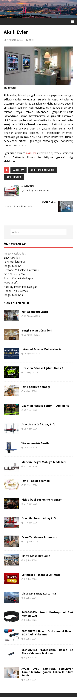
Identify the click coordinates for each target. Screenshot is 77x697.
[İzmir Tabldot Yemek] (11, 488)
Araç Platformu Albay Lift (38, 518)
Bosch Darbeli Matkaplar (19, 278)
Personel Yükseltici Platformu (21, 270)
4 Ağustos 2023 (15, 39)
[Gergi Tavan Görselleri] (11, 337)
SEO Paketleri (12, 257)
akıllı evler (14, 177)
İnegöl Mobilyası (13, 295)
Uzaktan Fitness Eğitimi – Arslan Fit (45, 405)
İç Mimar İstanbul (14, 261)
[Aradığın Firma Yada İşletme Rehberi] (38, 15)
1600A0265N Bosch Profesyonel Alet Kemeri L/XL (47, 614)
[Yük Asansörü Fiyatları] (11, 450)
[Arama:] (38, 232)
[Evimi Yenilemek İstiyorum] (11, 544)
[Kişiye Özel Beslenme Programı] (11, 507)
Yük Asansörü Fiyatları (36, 443)
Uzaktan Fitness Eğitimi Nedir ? (42, 368)
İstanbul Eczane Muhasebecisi (41, 349)
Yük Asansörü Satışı (34, 311)
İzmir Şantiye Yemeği (35, 387)
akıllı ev (31, 153)
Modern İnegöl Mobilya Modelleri (43, 462)
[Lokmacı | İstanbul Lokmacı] (11, 582)
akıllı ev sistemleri (42, 170)
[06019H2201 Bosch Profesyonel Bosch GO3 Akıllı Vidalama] (11, 638)
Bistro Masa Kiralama (35, 556)
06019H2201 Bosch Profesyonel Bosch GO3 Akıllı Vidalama (47, 632)
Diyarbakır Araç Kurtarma (38, 593)
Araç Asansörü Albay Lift (38, 424)
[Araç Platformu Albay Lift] (11, 525)
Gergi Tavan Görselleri (36, 330)
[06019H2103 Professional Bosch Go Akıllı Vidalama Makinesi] (11, 657)
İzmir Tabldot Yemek (35, 481)
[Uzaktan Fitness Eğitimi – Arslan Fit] (11, 413)
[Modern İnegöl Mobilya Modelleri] (11, 469)
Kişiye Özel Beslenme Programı (42, 499)
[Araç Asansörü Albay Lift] (11, 431)
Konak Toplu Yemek (16, 291)
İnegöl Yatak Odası (15, 253)
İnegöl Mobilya (12, 266)
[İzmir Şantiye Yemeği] (11, 394)
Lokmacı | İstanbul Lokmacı (40, 574)
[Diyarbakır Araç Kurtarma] (11, 601)
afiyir (31, 39)
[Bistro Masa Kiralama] (11, 563)
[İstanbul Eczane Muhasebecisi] (11, 356)
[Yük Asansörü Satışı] (11, 319)
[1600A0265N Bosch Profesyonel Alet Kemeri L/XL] (11, 619)
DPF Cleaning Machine (17, 274)
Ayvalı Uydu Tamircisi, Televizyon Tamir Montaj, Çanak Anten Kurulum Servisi (47, 672)
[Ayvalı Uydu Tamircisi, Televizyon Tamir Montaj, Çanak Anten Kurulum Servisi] (11, 676)
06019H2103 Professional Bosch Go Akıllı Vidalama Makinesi (47, 651)
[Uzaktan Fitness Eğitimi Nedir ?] (11, 375)
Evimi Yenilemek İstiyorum (39, 537)
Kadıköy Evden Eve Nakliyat (20, 287)
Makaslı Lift (11, 282)
